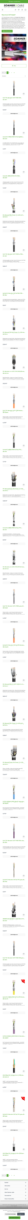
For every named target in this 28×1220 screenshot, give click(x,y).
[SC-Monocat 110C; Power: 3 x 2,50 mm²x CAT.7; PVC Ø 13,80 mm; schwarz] (14, 205)
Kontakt (6, 1182)
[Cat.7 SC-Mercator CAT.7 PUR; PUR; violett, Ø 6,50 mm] (14, 831)
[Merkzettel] (18, 9)
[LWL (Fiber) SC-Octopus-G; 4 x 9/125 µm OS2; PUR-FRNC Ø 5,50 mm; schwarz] (14, 1065)
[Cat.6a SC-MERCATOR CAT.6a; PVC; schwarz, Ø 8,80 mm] (14, 518)
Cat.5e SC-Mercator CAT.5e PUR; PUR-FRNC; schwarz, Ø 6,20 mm (13, 293)
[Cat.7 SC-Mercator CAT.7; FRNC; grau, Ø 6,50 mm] (14, 596)
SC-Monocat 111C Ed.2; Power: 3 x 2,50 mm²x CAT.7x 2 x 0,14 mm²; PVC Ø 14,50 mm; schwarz (14, 332)
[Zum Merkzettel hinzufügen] (23, 94)
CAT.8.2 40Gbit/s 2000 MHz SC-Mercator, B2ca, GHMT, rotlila (13, 1036)
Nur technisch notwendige (10, 1214)
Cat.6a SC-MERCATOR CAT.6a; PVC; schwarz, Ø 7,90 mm (12, 450)
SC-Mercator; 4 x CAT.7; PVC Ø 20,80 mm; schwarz (13, 371)
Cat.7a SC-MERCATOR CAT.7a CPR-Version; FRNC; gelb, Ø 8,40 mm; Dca (14, 997)
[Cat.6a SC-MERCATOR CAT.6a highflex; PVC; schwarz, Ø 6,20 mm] (14, 127)
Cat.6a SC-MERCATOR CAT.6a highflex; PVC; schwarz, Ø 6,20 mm (13, 137)
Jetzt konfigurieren (14, 113)
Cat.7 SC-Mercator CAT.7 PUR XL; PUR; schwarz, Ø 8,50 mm (13, 254)
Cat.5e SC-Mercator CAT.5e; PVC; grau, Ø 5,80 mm (13, 880)
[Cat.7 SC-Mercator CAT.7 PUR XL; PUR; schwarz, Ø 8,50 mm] (14, 244)
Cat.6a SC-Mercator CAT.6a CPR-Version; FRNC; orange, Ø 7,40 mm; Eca (13, 645)
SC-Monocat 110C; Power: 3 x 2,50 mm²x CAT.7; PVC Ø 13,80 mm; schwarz (13, 215)
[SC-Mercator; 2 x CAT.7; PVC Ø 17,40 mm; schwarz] (14, 557)
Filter (15, 65)
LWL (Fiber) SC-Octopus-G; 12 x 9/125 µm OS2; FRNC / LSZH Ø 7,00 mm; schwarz (13, 1153)
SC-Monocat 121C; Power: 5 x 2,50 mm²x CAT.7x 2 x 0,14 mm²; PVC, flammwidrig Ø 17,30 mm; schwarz (13, 723)
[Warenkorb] (25, 9)
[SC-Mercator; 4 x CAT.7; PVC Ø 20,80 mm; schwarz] (14, 362)
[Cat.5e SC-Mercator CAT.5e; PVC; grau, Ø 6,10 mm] (14, 1104)
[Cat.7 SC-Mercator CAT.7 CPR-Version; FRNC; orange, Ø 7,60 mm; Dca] (14, 401)
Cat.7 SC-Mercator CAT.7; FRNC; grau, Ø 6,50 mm (13, 606)
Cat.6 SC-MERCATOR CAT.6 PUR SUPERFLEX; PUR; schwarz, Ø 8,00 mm (13, 176)
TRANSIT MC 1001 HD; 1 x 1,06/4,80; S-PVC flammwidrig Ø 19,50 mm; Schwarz (14, 919)
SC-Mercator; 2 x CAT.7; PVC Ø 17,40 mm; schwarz (13, 567)
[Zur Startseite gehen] (14, 6)
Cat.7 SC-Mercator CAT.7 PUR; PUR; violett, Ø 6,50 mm (14, 841)
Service (6, 1189)
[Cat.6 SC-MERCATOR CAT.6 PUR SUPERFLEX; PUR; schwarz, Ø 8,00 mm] (14, 166)
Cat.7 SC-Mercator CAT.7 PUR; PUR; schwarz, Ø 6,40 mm (12, 98)
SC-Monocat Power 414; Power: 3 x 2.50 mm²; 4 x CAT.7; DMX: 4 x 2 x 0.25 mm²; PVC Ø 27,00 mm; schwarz (14, 762)
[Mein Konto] (22, 9)
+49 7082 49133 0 (16, 1)
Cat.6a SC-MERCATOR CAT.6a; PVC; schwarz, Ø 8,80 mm (12, 528)
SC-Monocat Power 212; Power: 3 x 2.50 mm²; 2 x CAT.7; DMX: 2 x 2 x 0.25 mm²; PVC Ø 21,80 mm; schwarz (14, 489)
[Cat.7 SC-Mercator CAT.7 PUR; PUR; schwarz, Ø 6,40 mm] (14, 88)
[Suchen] (15, 9)
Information (7, 1185)
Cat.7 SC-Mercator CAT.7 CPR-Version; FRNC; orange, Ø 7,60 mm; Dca (12, 411)
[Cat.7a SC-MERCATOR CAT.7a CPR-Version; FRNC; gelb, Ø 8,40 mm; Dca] (14, 987)
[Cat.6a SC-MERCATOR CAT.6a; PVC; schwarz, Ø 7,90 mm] (14, 440)
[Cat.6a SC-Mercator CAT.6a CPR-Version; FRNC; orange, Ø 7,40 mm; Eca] (14, 635)
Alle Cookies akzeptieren (14, 1217)
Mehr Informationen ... (17, 1211)
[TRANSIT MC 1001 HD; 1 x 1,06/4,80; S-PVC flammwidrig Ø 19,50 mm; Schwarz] (14, 909)
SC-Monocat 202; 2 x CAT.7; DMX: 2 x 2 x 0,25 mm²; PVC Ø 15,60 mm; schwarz (13, 684)
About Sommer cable (9, 1192)
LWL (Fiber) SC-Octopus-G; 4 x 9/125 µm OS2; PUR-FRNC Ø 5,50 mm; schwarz (13, 1075)
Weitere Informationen (7, 31)
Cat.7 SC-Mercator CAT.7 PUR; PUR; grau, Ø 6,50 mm (14, 958)
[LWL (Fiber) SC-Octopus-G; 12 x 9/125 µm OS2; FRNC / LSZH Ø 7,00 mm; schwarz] (14, 1144)
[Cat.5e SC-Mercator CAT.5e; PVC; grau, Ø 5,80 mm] (14, 870)
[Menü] (2, 9)
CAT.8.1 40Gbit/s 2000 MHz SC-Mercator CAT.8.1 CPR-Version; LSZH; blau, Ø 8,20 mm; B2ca (13, 802)
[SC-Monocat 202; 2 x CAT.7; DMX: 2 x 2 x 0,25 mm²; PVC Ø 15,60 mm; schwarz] (14, 674)
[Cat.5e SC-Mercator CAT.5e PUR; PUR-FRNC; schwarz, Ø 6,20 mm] (14, 283)
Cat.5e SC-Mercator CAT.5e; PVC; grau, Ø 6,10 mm (13, 1114)
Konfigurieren (21, 1214)
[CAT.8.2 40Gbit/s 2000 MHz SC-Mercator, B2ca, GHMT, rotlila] (14, 1026)
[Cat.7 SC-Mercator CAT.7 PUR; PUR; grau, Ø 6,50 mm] (14, 948)
